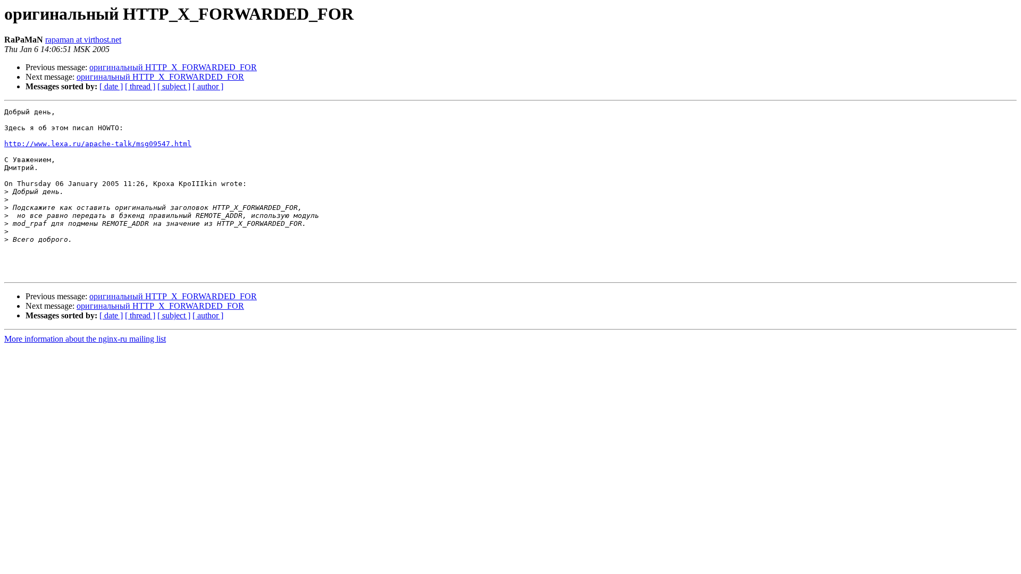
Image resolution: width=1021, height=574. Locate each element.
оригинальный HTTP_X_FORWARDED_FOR (173, 67)
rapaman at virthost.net (83, 39)
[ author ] (208, 86)
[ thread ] (140, 86)
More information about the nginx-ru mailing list (85, 338)
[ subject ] (173, 86)
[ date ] (111, 86)
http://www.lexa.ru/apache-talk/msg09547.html (97, 144)
